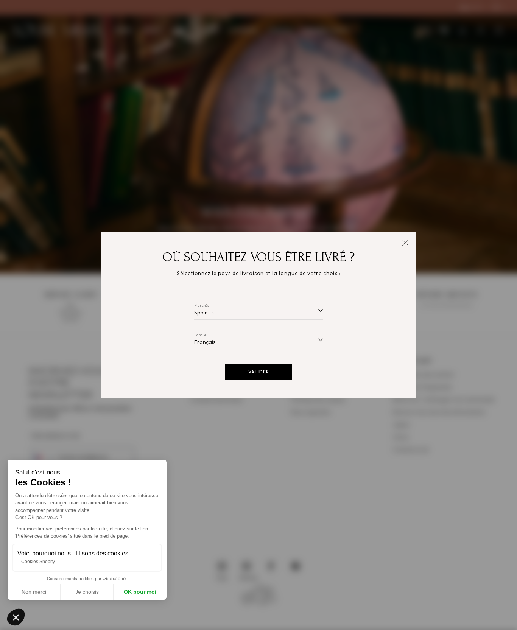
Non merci (34, 592)
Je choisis (87, 592)
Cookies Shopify (38, 561)
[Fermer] (405, 242)
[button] (16, 617)
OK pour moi (140, 592)
